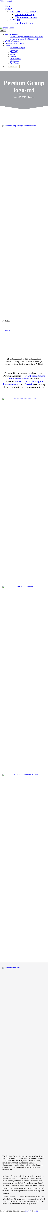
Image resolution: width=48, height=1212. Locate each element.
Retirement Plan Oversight (15, 43)
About (7, 45)
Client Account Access (26, 17)
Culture (13, 56)
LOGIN (8, 8)
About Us (13, 52)
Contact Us (12, 67)
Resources (14, 50)
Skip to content (6, 1)
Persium (31, 97)
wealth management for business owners (27, 377)
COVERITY (16, 20)
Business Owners (11, 34)
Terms (36, 1211)
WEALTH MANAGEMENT (24, 11)
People (12, 54)
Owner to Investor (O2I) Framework (24, 39)
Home (8, 6)
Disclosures (14, 61)
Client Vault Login (24, 23)
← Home (6, 330)
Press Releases (15, 59)
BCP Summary (16, 63)
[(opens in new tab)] (24, 586)
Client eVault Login (24, 14)
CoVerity (29, 384)
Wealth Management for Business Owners (26, 37)
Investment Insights (17, 48)
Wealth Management (13, 41)
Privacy (28, 1211)
